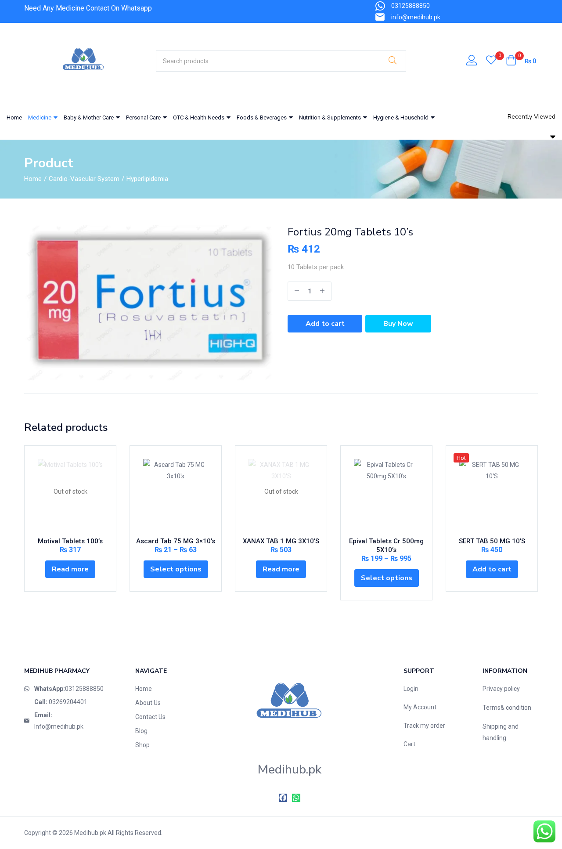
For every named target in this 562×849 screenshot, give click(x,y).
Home (14, 117)
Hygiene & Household (401, 117)
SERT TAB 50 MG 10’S (492, 541)
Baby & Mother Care (89, 117)
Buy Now (398, 324)
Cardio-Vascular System (84, 179)
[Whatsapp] (296, 798)
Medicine (40, 117)
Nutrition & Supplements (330, 117)
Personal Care (144, 117)
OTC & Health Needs (199, 117)
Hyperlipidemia (147, 179)
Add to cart (325, 324)
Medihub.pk (90, 832)
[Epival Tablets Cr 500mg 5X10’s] (386, 491)
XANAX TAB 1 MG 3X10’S (281, 541)
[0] (491, 61)
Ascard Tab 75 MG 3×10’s (175, 541)
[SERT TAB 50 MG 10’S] (491, 491)
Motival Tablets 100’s (70, 541)
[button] (521, 61)
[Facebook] (283, 798)
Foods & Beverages (262, 117)
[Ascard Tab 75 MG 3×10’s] (175, 491)
